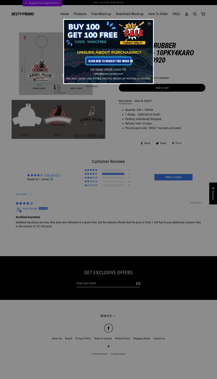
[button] (149, 24)
